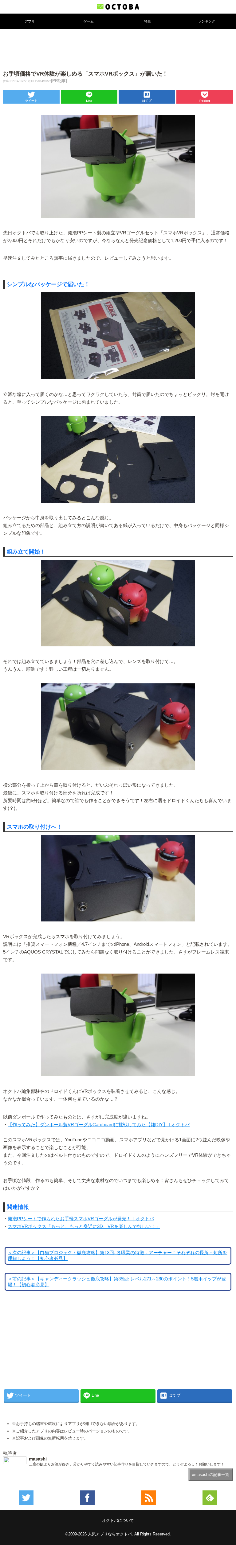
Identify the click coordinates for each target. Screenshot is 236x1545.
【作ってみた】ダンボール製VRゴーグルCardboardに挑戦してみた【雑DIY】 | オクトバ (99, 1124)
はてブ (146, 100)
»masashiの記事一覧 (210, 1474)
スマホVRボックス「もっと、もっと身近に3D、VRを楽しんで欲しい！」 (84, 1226)
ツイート (31, 100)
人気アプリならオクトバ (110, 1534)
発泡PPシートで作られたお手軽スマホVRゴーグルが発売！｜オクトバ (81, 1218)
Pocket (204, 100)
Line (89, 100)
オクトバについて (118, 1520)
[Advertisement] (118, 49)
